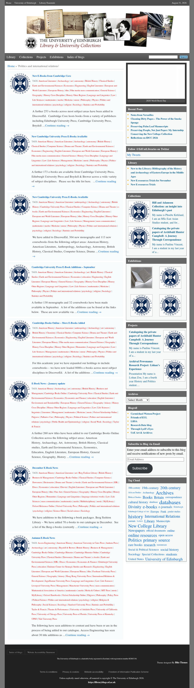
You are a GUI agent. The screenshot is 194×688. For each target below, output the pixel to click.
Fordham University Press (103, 571)
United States (136, 559)
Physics (95, 99)
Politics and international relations (102, 225)
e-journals (165, 507)
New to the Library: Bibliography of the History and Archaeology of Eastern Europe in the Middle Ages (157, 172)
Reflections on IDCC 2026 (144, 137)
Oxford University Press (66, 506)
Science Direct (59, 510)
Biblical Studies (134, 497)
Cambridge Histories (64, 552)
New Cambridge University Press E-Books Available (59, 136)
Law (113, 95)
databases (170, 502)
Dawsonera (37, 482)
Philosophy (86, 99)
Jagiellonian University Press (57, 580)
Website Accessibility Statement (41, 652)
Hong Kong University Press (78, 576)
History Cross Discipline (54, 95)
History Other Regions (76, 95)
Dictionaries (49, 482)
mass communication (105, 221)
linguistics (36, 412)
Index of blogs (75, 57)
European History (56, 90)
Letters (140, 521)
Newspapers (136, 530)
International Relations (162, 516)
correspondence (173, 497)
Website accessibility (93, 672)
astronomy (79, 80)
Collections (26, 57)
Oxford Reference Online (43, 506)
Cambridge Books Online (56, 393)
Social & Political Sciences (143, 549)
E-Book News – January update (48, 383)
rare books (135, 544)
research (149, 544)
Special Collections (153, 554)
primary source (156, 540)
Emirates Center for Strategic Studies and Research (70, 566)
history (108, 402)
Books (148, 497)
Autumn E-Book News (43, 537)
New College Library (147, 525)
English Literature (95, 85)
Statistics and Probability (94, 104)
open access (166, 535)
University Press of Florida (75, 614)
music (76, 99)
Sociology (77, 104)
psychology (58, 104)
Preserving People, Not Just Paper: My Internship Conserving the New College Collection (157, 132)
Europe (155, 511)
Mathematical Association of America (48, 590)
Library (11, 57)
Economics (69, 85)
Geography (37, 95)
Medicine (69, 99)
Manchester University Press (81, 585)
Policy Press (113, 595)
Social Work (96, 421)
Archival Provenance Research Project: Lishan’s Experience (144, 365)
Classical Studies (106, 80)
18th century (134, 487)
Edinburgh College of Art (138, 511)
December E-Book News (45, 467)
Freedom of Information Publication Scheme (129, 672)
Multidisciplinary (87, 501)
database (153, 501)
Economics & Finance (87, 561)
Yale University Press (47, 618)
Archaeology (63, 80)
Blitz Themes (181, 662)
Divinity (134, 506)
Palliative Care (47, 416)
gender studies (174, 511)
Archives (165, 492)
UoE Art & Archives (141, 432)
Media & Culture (92, 590)
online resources (142, 535)
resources (162, 544)
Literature (46, 412)
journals (131, 520)
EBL (116, 482)
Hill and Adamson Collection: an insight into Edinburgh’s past (167, 206)
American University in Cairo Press (89, 542)
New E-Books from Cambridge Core (51, 75)
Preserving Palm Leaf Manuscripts (149, 126)
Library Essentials (47, 2)
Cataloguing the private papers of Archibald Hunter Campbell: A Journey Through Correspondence (168, 234)
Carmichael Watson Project (145, 413)
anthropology (81, 202)
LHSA (134, 421)
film (67, 90)
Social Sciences (49, 604)
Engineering (80, 85)
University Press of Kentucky (101, 614)
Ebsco (35, 487)
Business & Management (43, 477)
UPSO (34, 618)
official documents (156, 530)
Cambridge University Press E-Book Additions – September (63, 267)
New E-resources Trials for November (151, 180)
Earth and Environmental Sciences (47, 85)
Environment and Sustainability (45, 402)
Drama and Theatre (73, 146)
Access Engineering (46, 542)
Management (66, 160)
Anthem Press (112, 542)
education (86, 276)
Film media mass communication (84, 90)
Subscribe (139, 468)
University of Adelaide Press (82, 609)
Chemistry (51, 332)
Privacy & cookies (71, 672)
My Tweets (133, 155)
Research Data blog (141, 425)
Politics (135, 540)
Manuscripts (163, 521)
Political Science (81, 416)
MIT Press (105, 590)
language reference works (93, 496)
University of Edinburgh (25, 2)
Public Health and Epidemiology (66, 421)
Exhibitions (56, 57)
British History (91, 80)
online (171, 530)
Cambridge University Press (52, 206)
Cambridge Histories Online (87, 552)
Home (8, 2)
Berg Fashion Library (88, 472)
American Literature (47, 80)
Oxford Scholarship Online (105, 412)
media (60, 99)
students (171, 554)
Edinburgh (178, 506)
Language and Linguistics (98, 95)
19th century (150, 488)
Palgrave (35, 416)
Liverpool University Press (43, 585)
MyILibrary (108, 501)
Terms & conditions (48, 672)
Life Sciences (38, 99)
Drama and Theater (98, 332)
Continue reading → (57, 125)
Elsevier (63, 487)
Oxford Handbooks (52, 595)
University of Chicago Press (50, 614)
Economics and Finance (75, 398)
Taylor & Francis (39, 609)
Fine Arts (58, 491)
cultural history (138, 502)
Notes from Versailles (142, 115)
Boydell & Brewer (67, 547)
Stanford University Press (79, 604)
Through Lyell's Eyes (142, 428)
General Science (108, 90)
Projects (41, 57)
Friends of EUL (139, 417)
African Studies (134, 492)
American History (45, 141)
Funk (163, 511)
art (72, 80)
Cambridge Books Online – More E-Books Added (58, 323)
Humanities (81, 346)
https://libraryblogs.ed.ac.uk (102, 682)
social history (169, 549)
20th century (170, 487)
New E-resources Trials (143, 184)
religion (68, 104)
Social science (73, 510)
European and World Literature (86, 150)
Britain (159, 497)
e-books (77, 482)
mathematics (50, 99)
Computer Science (55, 146)
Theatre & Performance (58, 609)
